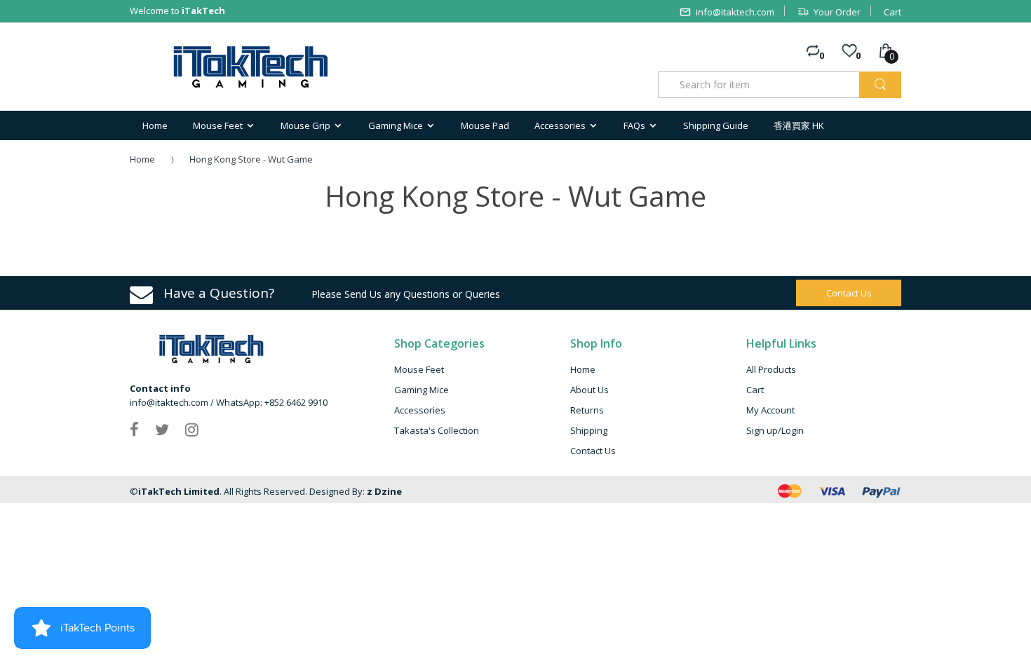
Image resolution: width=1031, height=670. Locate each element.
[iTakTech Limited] (251, 67)
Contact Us (593, 450)
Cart (892, 12)
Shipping (588, 430)
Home (142, 159)
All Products (771, 369)
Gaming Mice (421, 389)
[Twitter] (162, 429)
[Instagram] (191, 429)
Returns (587, 410)
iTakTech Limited (179, 491)
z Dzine (384, 491)
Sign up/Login (775, 430)
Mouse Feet (419, 369)
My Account (770, 410)
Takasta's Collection (436, 430)
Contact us (849, 293)
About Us (589, 389)
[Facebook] (134, 429)
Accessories (419, 410)
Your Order (837, 12)
